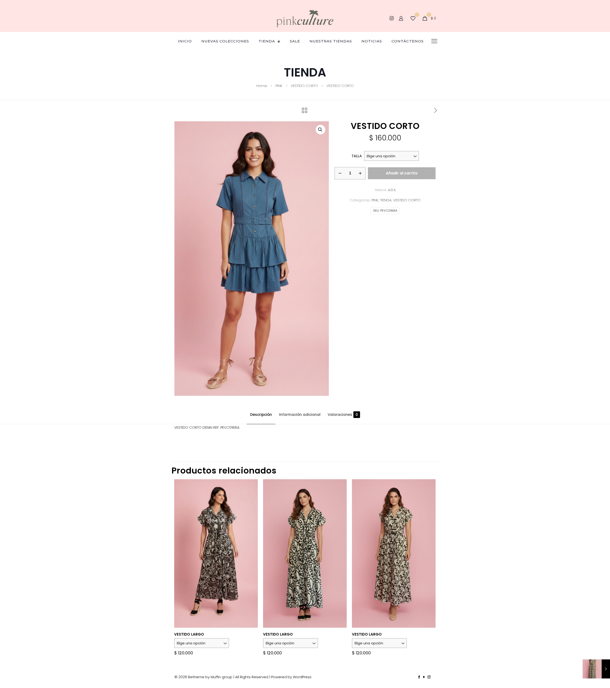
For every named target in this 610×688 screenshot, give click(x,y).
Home (261, 85)
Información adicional (299, 414)
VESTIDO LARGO (189, 634)
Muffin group (221, 676)
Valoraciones (343, 414)
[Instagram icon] (429, 676)
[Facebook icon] (419, 676)
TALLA (356, 155)
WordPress (302, 676)
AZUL (392, 189)
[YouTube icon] (424, 676)
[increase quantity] (360, 173)
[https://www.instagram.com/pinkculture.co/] (391, 18)
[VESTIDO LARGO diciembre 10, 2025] (596, 668)
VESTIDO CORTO (304, 85)
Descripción (261, 414)
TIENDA (385, 200)
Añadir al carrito (402, 173)
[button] (320, 129)
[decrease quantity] (340, 173)
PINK (278, 85)
